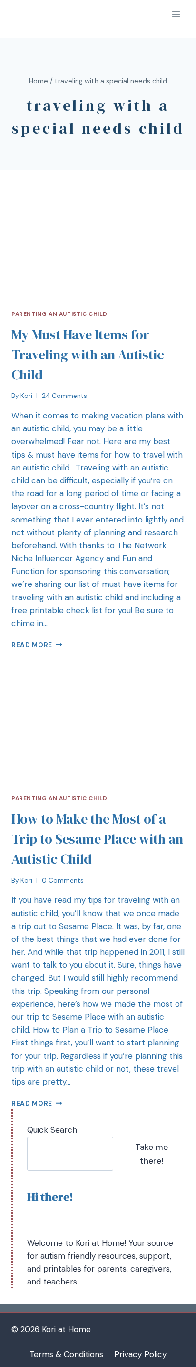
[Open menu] (176, 14)
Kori (26, 396)
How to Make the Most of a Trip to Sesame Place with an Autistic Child (97, 839)
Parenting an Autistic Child (59, 314)
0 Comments (63, 881)
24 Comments (64, 396)
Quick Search (52, 1130)
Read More (31, 645)
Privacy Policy (140, 1354)
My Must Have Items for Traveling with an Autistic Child (87, 354)
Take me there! (151, 1154)
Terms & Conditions (66, 1354)
